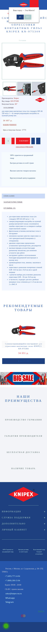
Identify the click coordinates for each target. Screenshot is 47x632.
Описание (9, 196)
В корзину (24, 141)
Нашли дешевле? (10, 125)
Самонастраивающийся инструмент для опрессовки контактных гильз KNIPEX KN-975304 (23, 346)
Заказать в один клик (24, 147)
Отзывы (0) (10, 208)
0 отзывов (22, 40)
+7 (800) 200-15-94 (12, 580)
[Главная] (3, 13)
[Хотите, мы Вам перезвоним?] (6, 626)
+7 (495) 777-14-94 (12, 576)
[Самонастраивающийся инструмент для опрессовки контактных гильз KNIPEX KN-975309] (23, 61)
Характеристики (13, 202)
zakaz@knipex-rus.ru (13, 594)
